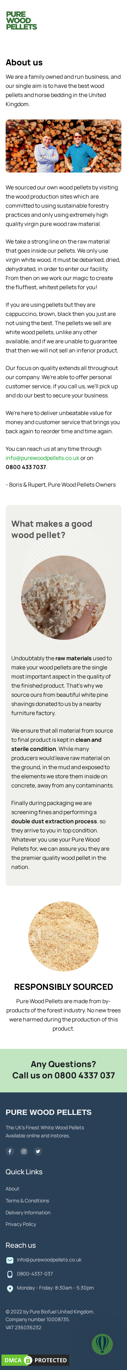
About (12, 1189)
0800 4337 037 (84, 1076)
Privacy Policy (21, 1224)
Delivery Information (28, 1212)
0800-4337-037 (35, 1274)
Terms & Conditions (27, 1201)
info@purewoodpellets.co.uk (42, 458)
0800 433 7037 (26, 467)
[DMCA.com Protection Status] (35, 1361)
